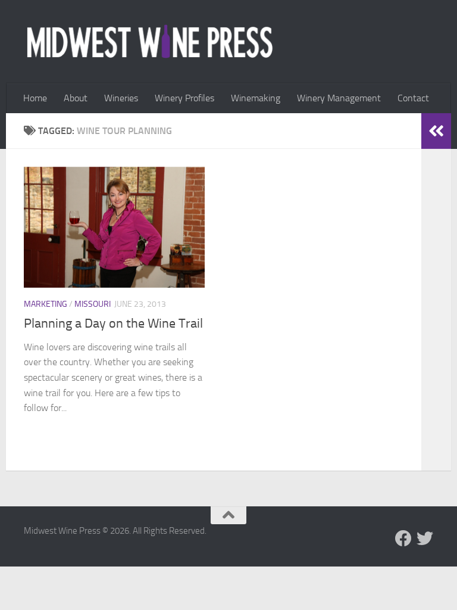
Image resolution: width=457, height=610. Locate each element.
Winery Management (339, 98)
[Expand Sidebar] (436, 131)
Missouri (92, 304)
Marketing (45, 304)
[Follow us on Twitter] (425, 538)
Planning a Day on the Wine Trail (113, 323)
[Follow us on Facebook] (403, 538)
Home (35, 98)
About (75, 98)
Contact (413, 98)
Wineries (121, 98)
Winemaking (255, 98)
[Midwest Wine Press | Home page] (150, 42)
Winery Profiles (184, 98)
